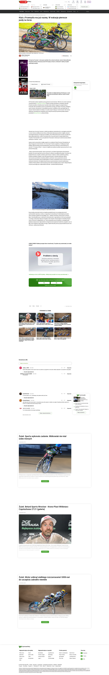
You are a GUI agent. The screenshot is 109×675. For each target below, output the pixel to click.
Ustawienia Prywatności (48, 664)
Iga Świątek (61, 656)
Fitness (20, 658)
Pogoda (20, 666)
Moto (74, 11)
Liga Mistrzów (51, 652)
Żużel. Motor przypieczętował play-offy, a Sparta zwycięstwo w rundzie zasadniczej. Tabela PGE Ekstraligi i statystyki (26, 339)
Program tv (30, 666)
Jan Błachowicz (72, 656)
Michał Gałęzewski (26, 55)
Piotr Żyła (61, 658)
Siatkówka (37, 11)
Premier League (41, 654)
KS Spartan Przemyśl (41, 103)
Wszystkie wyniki (84, 6)
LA (77, 11)
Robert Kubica (62, 654)
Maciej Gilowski (37, 113)
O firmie (30, 664)
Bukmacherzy (46, 11)
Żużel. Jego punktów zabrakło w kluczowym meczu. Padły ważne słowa (45, 324)
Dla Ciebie (22, 11)
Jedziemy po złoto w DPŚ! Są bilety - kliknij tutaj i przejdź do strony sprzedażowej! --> (49, 274)
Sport (53, 666)
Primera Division (41, 656)
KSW (20, 660)
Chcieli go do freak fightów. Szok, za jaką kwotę (81, 407)
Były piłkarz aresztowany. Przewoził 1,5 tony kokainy (84, 399)
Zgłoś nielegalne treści (27, 414)
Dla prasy (35, 664)
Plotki (41, 666)
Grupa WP (26, 664)
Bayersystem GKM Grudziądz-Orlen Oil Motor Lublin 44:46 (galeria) (62, 338)
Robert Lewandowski (63, 652)
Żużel (41, 11)
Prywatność (40, 664)
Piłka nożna (27, 11)
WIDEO (58, 11)
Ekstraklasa (40, 652)
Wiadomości (49, 666)
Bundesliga (50, 654)
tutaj (41, 672)
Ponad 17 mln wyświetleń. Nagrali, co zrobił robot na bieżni (82, 410)
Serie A (49, 656)
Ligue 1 (39, 658)
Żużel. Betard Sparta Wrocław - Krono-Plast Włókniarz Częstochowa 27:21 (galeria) (27, 324)
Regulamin (60, 664)
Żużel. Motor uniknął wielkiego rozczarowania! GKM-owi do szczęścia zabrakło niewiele (62, 324)
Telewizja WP (36, 666)
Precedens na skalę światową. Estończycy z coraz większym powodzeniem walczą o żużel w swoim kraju (58, 94)
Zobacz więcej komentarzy (45, 413)
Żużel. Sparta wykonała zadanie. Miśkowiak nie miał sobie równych (44, 338)
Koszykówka (69, 11)
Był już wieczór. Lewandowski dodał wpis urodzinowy (81, 404)
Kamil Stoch (71, 652)
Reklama (55, 664)
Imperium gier (58, 666)
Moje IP (44, 666)
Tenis (32, 11)
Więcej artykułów (80, 412)
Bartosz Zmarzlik (72, 654)
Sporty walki (52, 11)
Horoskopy (25, 666)
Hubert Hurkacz (72, 658)
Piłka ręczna (63, 11)
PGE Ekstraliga (51, 658)
